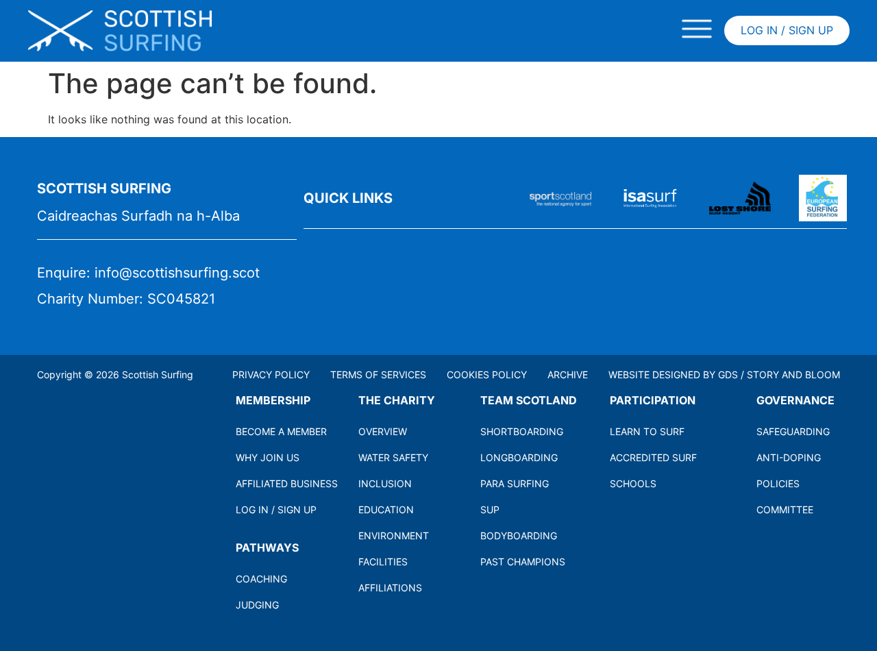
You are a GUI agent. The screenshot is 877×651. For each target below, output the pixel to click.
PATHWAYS (267, 547)
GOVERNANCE (795, 400)
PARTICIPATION (652, 400)
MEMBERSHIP (273, 400)
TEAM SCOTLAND (528, 400)
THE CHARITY (396, 400)
